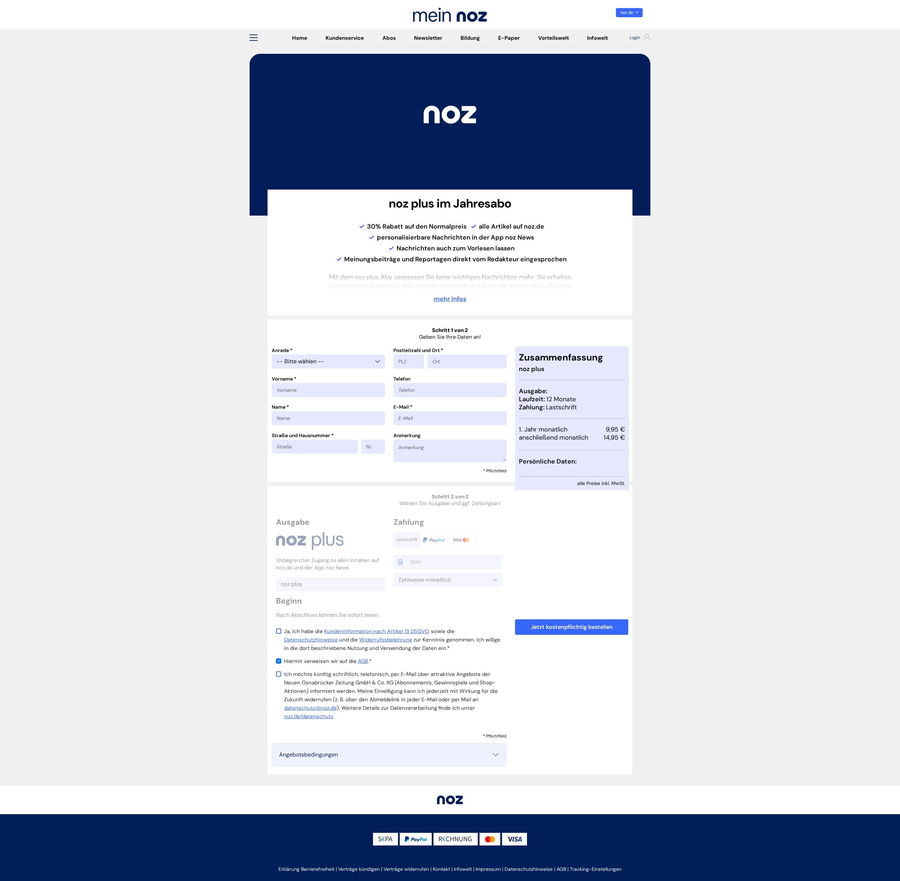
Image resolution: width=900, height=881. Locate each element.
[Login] (633, 38)
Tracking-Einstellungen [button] (596, 869)
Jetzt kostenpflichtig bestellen (572, 627)
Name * (280, 407)
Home (299, 38)
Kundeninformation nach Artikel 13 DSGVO (376, 631)
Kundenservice (345, 38)
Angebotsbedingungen (308, 754)
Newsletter (428, 38)
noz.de (627, 12)
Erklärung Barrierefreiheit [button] (306, 869)
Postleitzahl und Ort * (418, 350)
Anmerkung (406, 435)
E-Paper (509, 38)
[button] (253, 38)
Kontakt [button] (441, 869)
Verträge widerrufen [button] (406, 869)
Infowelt (597, 38)
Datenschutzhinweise (311, 639)
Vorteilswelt (553, 38)
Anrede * (282, 350)
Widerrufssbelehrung (385, 639)
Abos (389, 38)
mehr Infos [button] (450, 299)
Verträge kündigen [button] (359, 869)
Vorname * (284, 379)
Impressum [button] (488, 869)
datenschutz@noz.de (310, 707)
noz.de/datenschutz (308, 716)
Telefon (401, 379)
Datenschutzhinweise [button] (528, 869)
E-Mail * (402, 407)
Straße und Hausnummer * (303, 435)
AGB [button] (561, 869)
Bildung (470, 38)
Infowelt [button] (463, 869)
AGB (363, 661)
